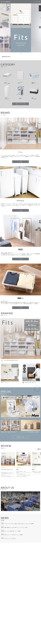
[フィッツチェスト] (10, 372)
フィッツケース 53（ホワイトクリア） (11, 360)
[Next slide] (40, 27)
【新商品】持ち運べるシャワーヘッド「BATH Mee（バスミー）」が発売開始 (12, 534)
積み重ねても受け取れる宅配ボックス (30, 382)
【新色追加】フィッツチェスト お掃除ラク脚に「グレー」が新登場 (10, 531)
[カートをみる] (39, 1)
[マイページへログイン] (34, 1)
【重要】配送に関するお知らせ (6, 56)
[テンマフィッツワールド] (6, 1)
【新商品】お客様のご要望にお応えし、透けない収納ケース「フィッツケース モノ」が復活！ (14, 527)
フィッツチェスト (6, 382)
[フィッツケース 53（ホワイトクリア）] (20, 338)
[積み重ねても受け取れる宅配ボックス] (31, 372)
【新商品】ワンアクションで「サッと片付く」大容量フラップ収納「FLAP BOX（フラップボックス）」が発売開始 (17, 523)
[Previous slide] (1, 27)
